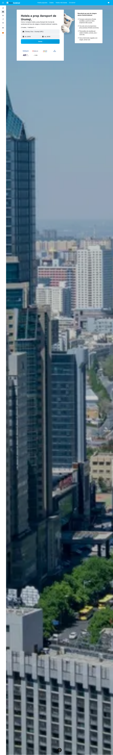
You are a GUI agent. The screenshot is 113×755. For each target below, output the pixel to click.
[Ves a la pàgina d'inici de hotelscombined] (13, 3)
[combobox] (28, 27)
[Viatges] (3, 28)
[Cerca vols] (3, 8)
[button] (3, 3)
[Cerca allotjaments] (3, 12)
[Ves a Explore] (3, 23)
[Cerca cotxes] (3, 15)
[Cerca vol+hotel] (3, 19)
